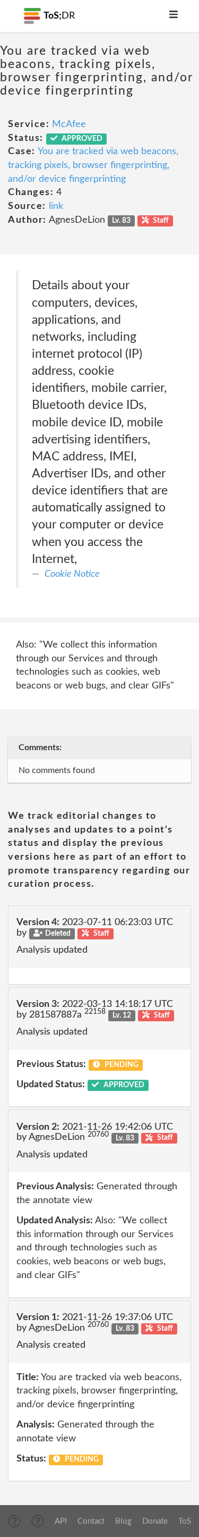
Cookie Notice (72, 574)
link (56, 206)
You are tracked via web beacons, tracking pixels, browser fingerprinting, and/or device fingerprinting (93, 165)
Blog (123, 1521)
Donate (155, 1521)
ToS (184, 1521)
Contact (91, 1521)
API (61, 1521)
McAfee (69, 124)
